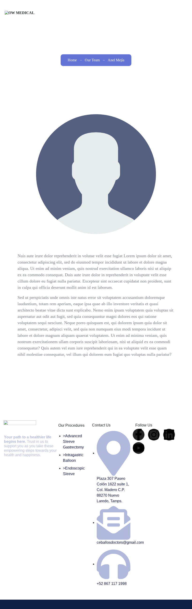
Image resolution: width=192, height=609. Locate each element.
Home (72, 60)
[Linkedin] (169, 434)
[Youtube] (138, 448)
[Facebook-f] (138, 434)
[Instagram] (154, 434)
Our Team (92, 60)
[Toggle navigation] (181, 15)
